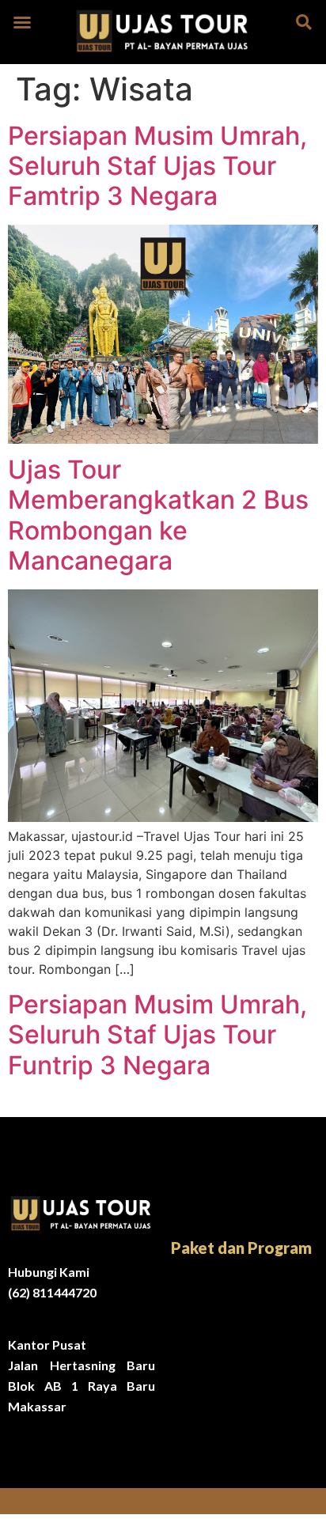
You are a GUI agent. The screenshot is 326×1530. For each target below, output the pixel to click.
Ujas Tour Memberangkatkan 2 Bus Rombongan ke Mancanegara (158, 515)
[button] (22, 22)
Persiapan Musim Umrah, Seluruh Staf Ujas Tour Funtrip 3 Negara (157, 1035)
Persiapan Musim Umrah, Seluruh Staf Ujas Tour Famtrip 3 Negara (157, 166)
